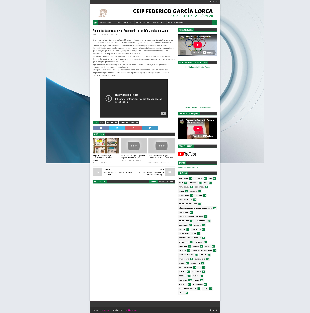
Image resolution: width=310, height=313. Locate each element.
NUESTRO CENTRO (105, 22)
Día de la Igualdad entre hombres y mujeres (195, 208)
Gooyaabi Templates (130, 310)
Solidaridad (198, 284)
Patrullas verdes (185, 267)
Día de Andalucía (185, 200)
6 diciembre (183, 178)
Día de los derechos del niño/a (191, 217)
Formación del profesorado (190, 238)
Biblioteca (199, 187)
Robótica (182, 284)
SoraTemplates (106, 310)
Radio (196, 280)
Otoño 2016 (195, 263)
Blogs (181, 191)
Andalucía (193, 183)
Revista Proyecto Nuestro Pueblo (197, 67)
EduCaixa (197, 225)
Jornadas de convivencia (202, 250)
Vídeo (181, 293)
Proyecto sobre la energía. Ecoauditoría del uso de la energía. (102, 158)
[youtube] (216, 2)
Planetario (196, 272)
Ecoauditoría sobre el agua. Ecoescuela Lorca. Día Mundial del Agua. (160, 158)
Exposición (196, 229)
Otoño (181, 263)
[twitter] (213, 2)
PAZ (200, 267)
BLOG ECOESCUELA (142, 22)
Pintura (182, 272)
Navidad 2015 (200, 259)
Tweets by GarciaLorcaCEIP (188, 168)
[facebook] (211, 2)
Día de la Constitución (188, 204)
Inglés (207, 246)
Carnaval (193, 191)
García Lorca (184, 242)
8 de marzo (198, 178)
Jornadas (182, 250)
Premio (195, 276)
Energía (182, 229)
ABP (210, 178)
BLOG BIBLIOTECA (158, 22)
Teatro (205, 289)
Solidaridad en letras (187, 289)
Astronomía (184, 187)
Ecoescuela (124, 122)
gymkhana (183, 246)
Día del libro (184, 221)
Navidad (203, 255)
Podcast (182, 276)
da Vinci (198, 195)
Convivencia (184, 195)
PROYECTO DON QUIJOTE (176, 22)
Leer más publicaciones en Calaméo (198, 107)
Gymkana (199, 242)
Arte (205, 183)
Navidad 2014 (184, 259)
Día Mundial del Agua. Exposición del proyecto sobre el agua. (133, 157)
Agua (102, 122)
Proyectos (134, 122)
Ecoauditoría (112, 122)
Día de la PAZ (184, 212)
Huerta (196, 246)
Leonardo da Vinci (186, 255)
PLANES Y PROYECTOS (124, 22)
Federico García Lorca (187, 233)
